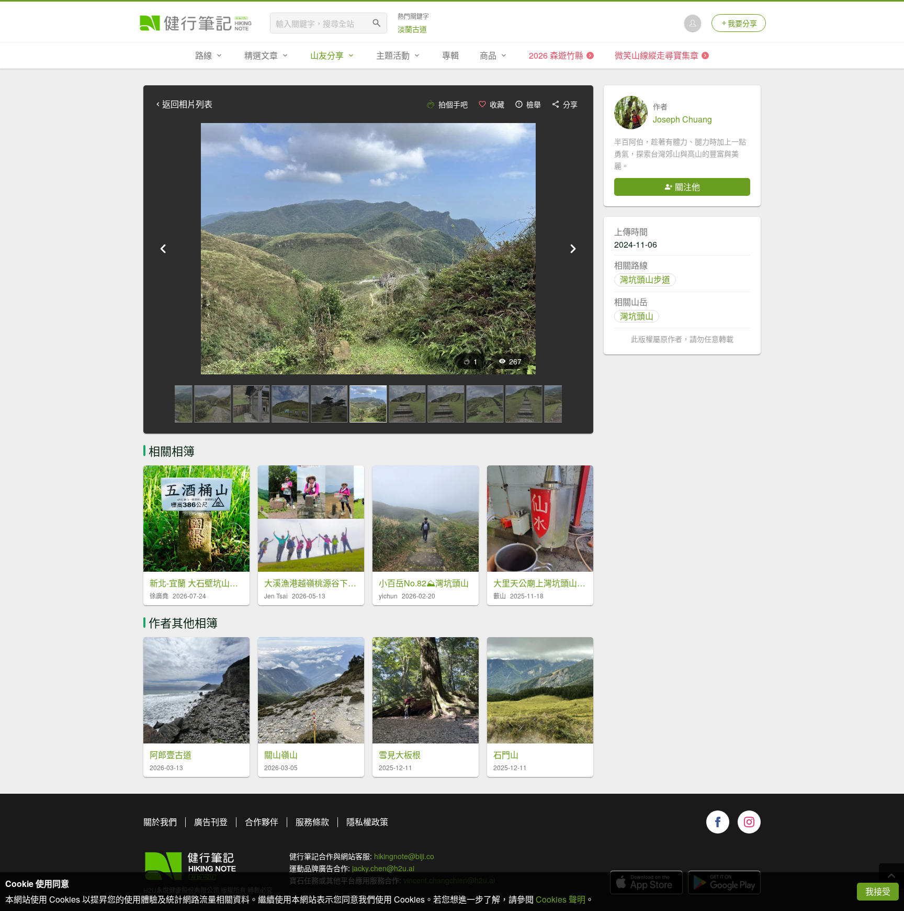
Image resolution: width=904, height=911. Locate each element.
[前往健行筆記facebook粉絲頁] (717, 822)
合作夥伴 (261, 822)
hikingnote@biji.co (404, 856)
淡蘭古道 (412, 29)
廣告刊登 (211, 822)
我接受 (877, 891)
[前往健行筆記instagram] (749, 822)
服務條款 (312, 822)
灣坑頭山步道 (645, 279)
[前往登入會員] (692, 23)
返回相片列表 (187, 104)
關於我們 (160, 822)
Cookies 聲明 (560, 899)
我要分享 (742, 23)
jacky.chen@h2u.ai (383, 868)
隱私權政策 (367, 822)
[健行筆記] (195, 23)
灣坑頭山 (636, 316)
